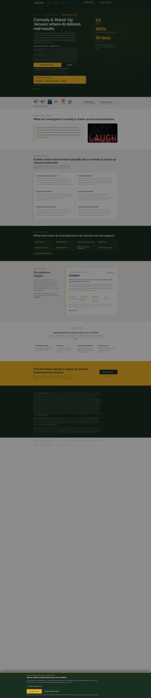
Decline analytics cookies (51, 691)
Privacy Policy (93, 680)
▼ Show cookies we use (35, 686)
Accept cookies (34, 691)
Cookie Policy (32, 682)
